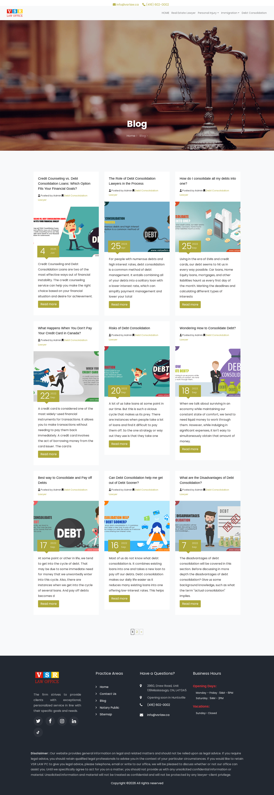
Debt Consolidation (254, 13)
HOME (165, 13)
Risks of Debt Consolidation (129, 328)
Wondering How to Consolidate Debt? (208, 328)
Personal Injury (207, 13)
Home (131, 136)
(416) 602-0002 (157, 4)
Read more (48, 304)
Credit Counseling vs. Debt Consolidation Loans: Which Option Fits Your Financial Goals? (64, 183)
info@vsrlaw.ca (127, 4)
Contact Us (108, 694)
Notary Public (109, 707)
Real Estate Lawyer (183, 13)
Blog (103, 701)
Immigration (229, 13)
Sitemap (106, 714)
